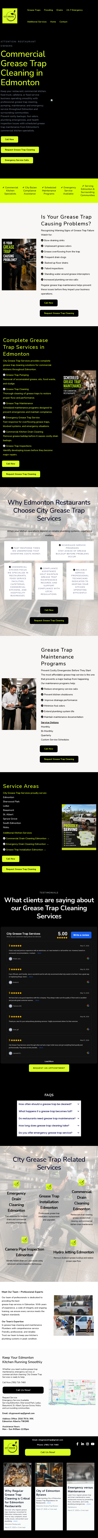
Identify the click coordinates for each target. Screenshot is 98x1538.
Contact (63, 21)
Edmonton (8, 797)
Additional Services (37, 21)
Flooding (48, 10)
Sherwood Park (11, 801)
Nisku (6, 827)
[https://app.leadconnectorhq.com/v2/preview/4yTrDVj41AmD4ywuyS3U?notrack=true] (9, 15)
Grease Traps (34, 10)
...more (15, 1521)
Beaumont (8, 810)
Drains (60, 10)
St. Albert (8, 814)
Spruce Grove (10, 818)
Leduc (6, 805)
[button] (17, 1496)
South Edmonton (12, 823)
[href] (72, 1392)
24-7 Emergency (74, 10)
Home (53, 21)
